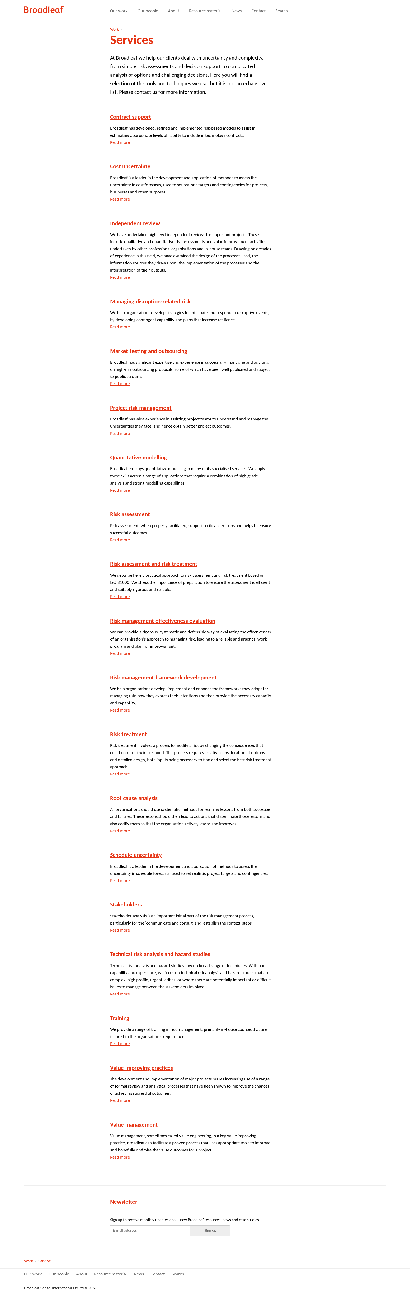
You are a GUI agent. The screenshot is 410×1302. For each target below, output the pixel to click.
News (237, 11)
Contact (259, 11)
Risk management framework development (163, 678)
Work (114, 30)
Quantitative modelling (138, 458)
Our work (119, 11)
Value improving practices (141, 1068)
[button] (210, 1230)
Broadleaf (44, 9)
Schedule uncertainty (136, 855)
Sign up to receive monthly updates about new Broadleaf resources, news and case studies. (185, 1220)
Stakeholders (126, 905)
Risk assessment (130, 515)
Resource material (205, 11)
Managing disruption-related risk (150, 302)
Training (119, 1019)
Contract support (130, 117)
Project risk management (141, 408)
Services (45, 1261)
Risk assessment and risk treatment (153, 564)
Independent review (135, 224)
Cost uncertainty (130, 167)
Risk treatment (128, 735)
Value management (134, 1125)
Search (281, 11)
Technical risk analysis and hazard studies (160, 955)
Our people (148, 11)
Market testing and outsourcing (148, 351)
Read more (120, 143)
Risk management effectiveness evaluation (162, 621)
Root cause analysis (134, 799)
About (173, 11)
